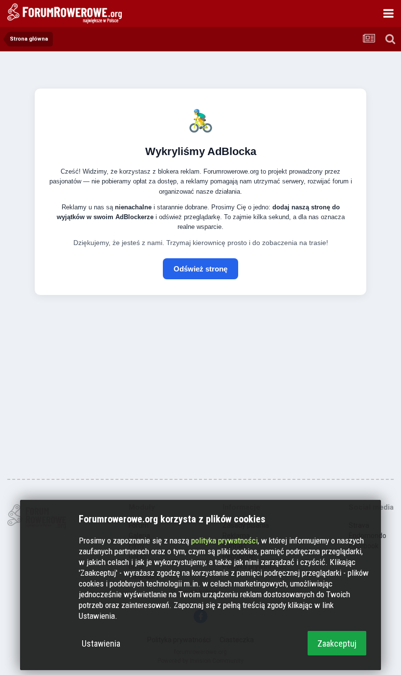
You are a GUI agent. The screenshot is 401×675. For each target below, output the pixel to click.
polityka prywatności (224, 540)
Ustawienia (101, 643)
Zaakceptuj (336, 643)
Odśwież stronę (200, 269)
